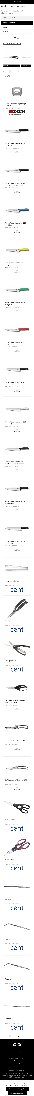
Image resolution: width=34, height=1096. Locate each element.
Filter (18, 38)
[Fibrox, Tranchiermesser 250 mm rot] (17, 330)
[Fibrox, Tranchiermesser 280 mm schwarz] (17, 489)
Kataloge (17, 1063)
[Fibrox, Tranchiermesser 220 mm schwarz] (17, 131)
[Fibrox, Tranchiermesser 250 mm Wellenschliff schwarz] (17, 449)
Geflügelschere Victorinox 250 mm (16, 741)
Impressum (11, 1070)
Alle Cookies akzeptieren (17, 1093)
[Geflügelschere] (17, 608)
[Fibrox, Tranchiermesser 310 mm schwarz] (17, 528)
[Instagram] (19, 1045)
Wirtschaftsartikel (9, 18)
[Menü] (1, 6)
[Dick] (17, 112)
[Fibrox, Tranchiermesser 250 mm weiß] (17, 409)
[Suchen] (5, 6)
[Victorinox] (17, 152)
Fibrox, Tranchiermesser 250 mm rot (15, 343)
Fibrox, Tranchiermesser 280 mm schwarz (15, 502)
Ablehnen (11, 1089)
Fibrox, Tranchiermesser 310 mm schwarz (15, 542)
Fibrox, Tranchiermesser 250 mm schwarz (15, 383)
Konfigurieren (22, 1089)
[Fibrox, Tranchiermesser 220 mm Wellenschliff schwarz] (17, 170)
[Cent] (17, 589)
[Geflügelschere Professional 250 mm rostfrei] (17, 688)
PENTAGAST (17, 1052)
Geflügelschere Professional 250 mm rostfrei (15, 701)
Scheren (5, 27)
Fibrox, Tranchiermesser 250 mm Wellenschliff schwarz (15, 463)
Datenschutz (20, 1070)
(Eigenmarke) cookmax (17, 1058)
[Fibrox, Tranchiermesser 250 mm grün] (17, 290)
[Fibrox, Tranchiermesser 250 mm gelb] (17, 250)
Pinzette (8, 899)
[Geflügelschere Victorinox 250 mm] (17, 727)
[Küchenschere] (17, 807)
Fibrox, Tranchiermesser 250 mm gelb (15, 264)
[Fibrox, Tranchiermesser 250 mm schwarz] (17, 369)
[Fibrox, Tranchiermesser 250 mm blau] (17, 210)
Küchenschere (10, 820)
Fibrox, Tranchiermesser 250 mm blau (15, 224)
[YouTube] (15, 1045)
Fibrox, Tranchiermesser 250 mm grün (15, 303)
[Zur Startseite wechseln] (17, 6)
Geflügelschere (10, 621)
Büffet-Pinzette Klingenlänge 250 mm (15, 105)
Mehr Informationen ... (24, 1085)
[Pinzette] (17, 887)
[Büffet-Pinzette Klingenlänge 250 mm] (17, 91)
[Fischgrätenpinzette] (17, 568)
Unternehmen (17, 1056)
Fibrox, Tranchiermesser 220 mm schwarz (15, 144)
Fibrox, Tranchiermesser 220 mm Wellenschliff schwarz (15, 184)
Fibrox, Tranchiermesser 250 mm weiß (15, 423)
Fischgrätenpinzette (12, 581)
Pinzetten (5, 31)
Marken (17, 1061)
